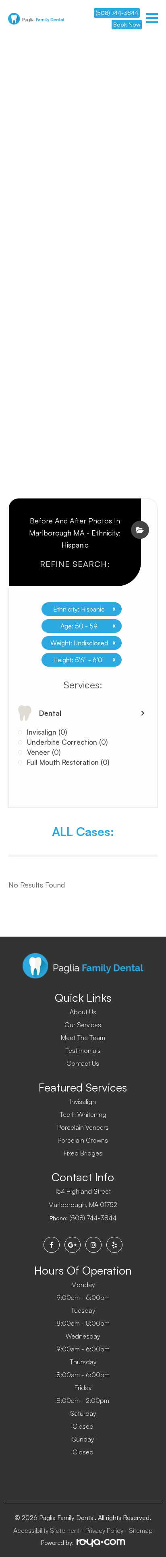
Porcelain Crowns (83, 1140)
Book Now (126, 24)
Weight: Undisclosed (79, 643)
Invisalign (83, 1102)
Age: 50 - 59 (84, 626)
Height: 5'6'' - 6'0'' (81, 660)
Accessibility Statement (46, 1530)
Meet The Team (83, 1038)
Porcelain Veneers (83, 1127)
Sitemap (141, 1530)
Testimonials (83, 1050)
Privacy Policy (104, 1530)
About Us (83, 1012)
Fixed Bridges (83, 1153)
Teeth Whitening (83, 1114)
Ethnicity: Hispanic (81, 609)
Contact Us (82, 1063)
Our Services (82, 1025)
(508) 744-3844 (116, 12)
